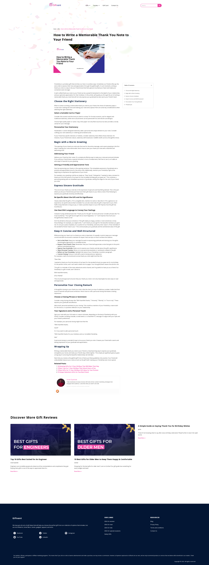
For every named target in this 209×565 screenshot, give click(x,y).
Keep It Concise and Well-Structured (134, 99)
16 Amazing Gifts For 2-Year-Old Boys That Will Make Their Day (78, 366)
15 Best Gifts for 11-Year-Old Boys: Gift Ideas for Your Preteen (78, 370)
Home (54, 29)
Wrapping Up (129, 104)
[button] (151, 85)
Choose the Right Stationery (132, 90)
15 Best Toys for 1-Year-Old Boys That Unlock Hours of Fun (77, 368)
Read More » (14, 471)
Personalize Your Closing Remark (134, 102)
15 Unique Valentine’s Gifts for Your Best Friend (73, 372)
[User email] (57, 391)
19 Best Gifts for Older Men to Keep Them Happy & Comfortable (103, 459)
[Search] (159, 5)
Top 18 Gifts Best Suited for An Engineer (28, 459)
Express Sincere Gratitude (132, 96)
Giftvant (17, 518)
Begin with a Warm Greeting (132, 93)
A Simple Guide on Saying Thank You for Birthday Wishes (164, 426)
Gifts (58, 29)
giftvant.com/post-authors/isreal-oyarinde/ (78, 386)
